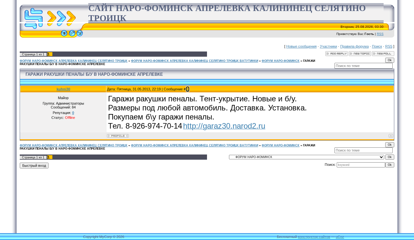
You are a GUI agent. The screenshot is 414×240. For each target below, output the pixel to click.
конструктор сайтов (314, 237)
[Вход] (80, 36)
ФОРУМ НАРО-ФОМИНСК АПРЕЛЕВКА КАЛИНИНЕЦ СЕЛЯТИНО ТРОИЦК (73, 61)
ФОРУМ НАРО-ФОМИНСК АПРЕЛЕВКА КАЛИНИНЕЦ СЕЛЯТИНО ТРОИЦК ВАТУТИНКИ (194, 61)
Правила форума (354, 46)
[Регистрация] (72, 36)
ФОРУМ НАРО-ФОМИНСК (281, 61)
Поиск (377, 46)
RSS (380, 34)
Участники (328, 46)
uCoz (340, 237)
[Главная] (64, 36)
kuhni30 (63, 89)
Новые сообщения (301, 46)
